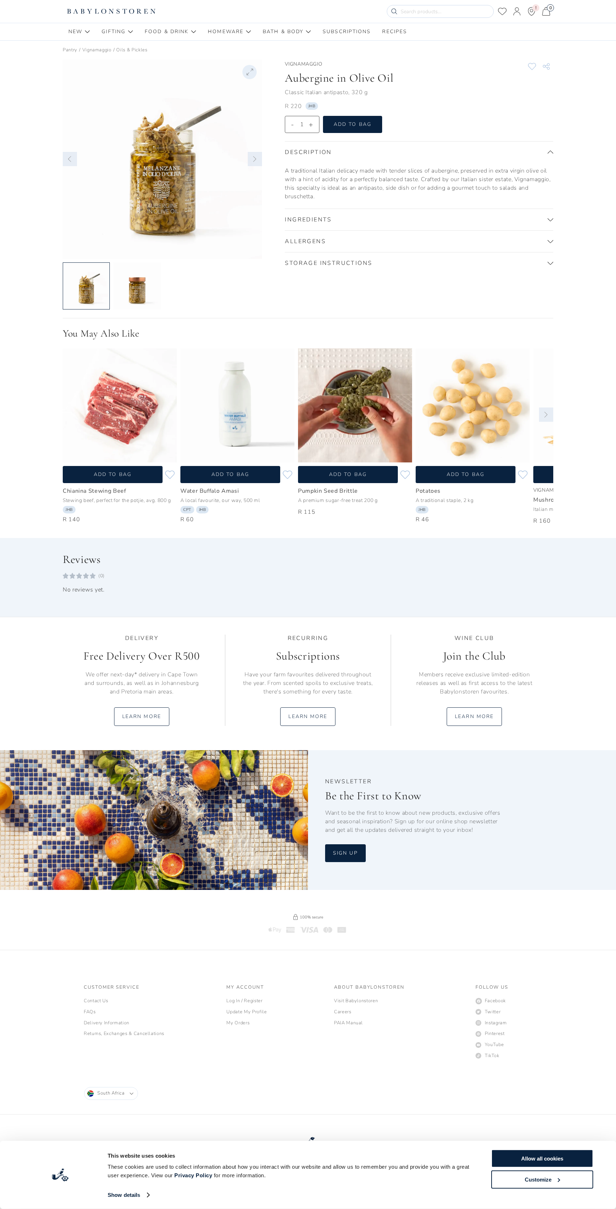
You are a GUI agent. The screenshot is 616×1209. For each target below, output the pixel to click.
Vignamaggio (97, 50)
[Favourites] (502, 11)
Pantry (70, 50)
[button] (70, 159)
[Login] (517, 11)
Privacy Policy (193, 1175)
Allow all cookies (542, 1159)
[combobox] (111, 1093)
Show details (124, 1195)
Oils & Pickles (131, 50)
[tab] (79, 31)
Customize (538, 1179)
